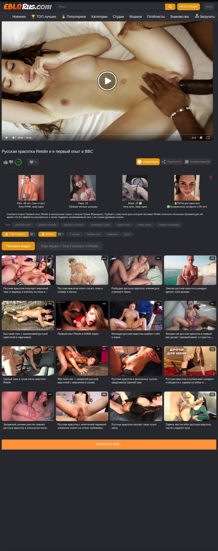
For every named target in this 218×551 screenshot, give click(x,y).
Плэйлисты (156, 16)
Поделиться (174, 161)
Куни (127, 234)
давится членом (47, 225)
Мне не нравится (11, 162)
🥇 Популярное (73, 16)
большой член (23, 225)
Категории (99, 16)
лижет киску (144, 225)
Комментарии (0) (200, 161)
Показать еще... (109, 444)
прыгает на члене (73, 225)
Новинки (19, 16)
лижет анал (124, 225)
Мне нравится (5, 162)
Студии (118, 16)
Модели (135, 16)
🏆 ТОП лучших (43, 16)
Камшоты (112, 234)
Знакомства (179, 16)
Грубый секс (93, 234)
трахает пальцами (169, 225)
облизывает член (100, 225)
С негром (75, 234)
